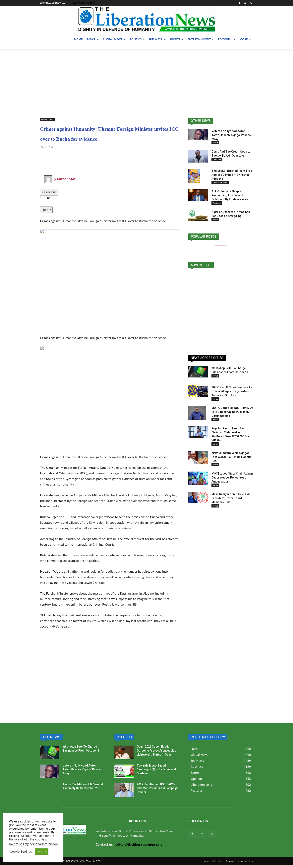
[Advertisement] (146, 79)
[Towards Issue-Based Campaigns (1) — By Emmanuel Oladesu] (124, 771)
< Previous (49, 192)
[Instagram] (245, 3)
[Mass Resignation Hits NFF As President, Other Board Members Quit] (198, 497)
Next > (46, 209)
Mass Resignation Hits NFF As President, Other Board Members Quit (231, 498)
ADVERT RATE (201, 265)
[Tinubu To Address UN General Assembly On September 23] (49, 790)
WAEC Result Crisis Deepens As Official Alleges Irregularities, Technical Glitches (231, 391)
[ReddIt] (81, 156)
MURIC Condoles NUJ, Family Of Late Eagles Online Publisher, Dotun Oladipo (232, 411)
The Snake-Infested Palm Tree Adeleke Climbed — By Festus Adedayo (231, 174)
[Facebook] (239, 3)
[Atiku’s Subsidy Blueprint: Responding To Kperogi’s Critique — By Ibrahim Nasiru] (198, 195)
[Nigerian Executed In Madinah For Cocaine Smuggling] (198, 215)
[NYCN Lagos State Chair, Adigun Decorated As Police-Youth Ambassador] (198, 478)
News (215, 142)
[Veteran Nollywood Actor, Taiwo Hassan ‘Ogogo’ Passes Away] (198, 134)
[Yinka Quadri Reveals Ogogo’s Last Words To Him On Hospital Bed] (198, 457)
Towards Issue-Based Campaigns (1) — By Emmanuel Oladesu (156, 769)
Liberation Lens (220, 182)
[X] (250, 3)
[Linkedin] (90, 156)
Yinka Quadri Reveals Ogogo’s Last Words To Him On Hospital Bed (231, 457)
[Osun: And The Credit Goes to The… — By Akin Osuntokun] (198, 156)
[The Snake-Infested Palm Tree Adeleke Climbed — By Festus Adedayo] (194, 176)
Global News (47, 119)
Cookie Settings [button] (21, 851)
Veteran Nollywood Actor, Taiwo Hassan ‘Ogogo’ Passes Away (231, 135)
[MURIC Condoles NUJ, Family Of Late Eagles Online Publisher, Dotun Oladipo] (197, 413)
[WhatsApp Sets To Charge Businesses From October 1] (198, 371)
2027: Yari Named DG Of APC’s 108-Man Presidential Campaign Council (157, 788)
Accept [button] (41, 851)
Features (217, 159)
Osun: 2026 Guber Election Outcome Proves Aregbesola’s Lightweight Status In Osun (156, 750)
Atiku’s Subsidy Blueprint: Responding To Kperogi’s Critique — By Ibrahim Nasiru (229, 195)
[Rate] (220, 309)
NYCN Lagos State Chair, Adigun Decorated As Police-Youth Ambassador (232, 477)
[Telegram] (53, 156)
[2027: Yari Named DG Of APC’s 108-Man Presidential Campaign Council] (124, 790)
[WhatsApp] (44, 156)
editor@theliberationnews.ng (138, 844)
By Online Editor (64, 179)
